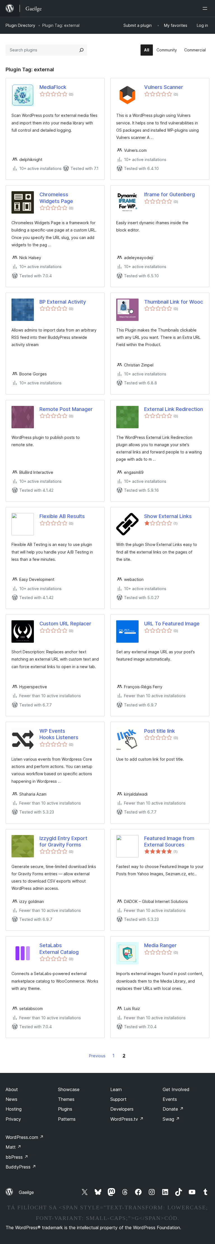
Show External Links (168, 516)
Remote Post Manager (66, 409)
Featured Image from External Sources (169, 841)
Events (170, 1099)
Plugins (65, 1109)
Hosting (14, 1109)
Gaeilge (26, 1192)
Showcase (69, 1089)
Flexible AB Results (62, 516)
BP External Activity (62, 302)
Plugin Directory (20, 25)
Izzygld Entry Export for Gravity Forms (63, 841)
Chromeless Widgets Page (56, 197)
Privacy (13, 1119)
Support (118, 1099)
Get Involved (176, 1089)
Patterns (67, 1119)
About (12, 1089)
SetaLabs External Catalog (59, 948)
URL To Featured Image (172, 623)
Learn (116, 1089)
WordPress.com (25, 1137)
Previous (97, 1055)
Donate (173, 1109)
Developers (122, 1109)
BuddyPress (21, 1167)
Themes (66, 1099)
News (11, 1099)
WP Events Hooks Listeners (58, 734)
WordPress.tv (127, 1119)
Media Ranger (160, 945)
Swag (171, 1119)
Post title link (159, 731)
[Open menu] (206, 8)
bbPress (17, 1157)
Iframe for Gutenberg (169, 194)
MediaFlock (52, 87)
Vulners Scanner (163, 87)
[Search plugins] (81, 50)
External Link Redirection (173, 409)
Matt (13, 1147)
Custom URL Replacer (65, 623)
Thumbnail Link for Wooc (173, 302)
